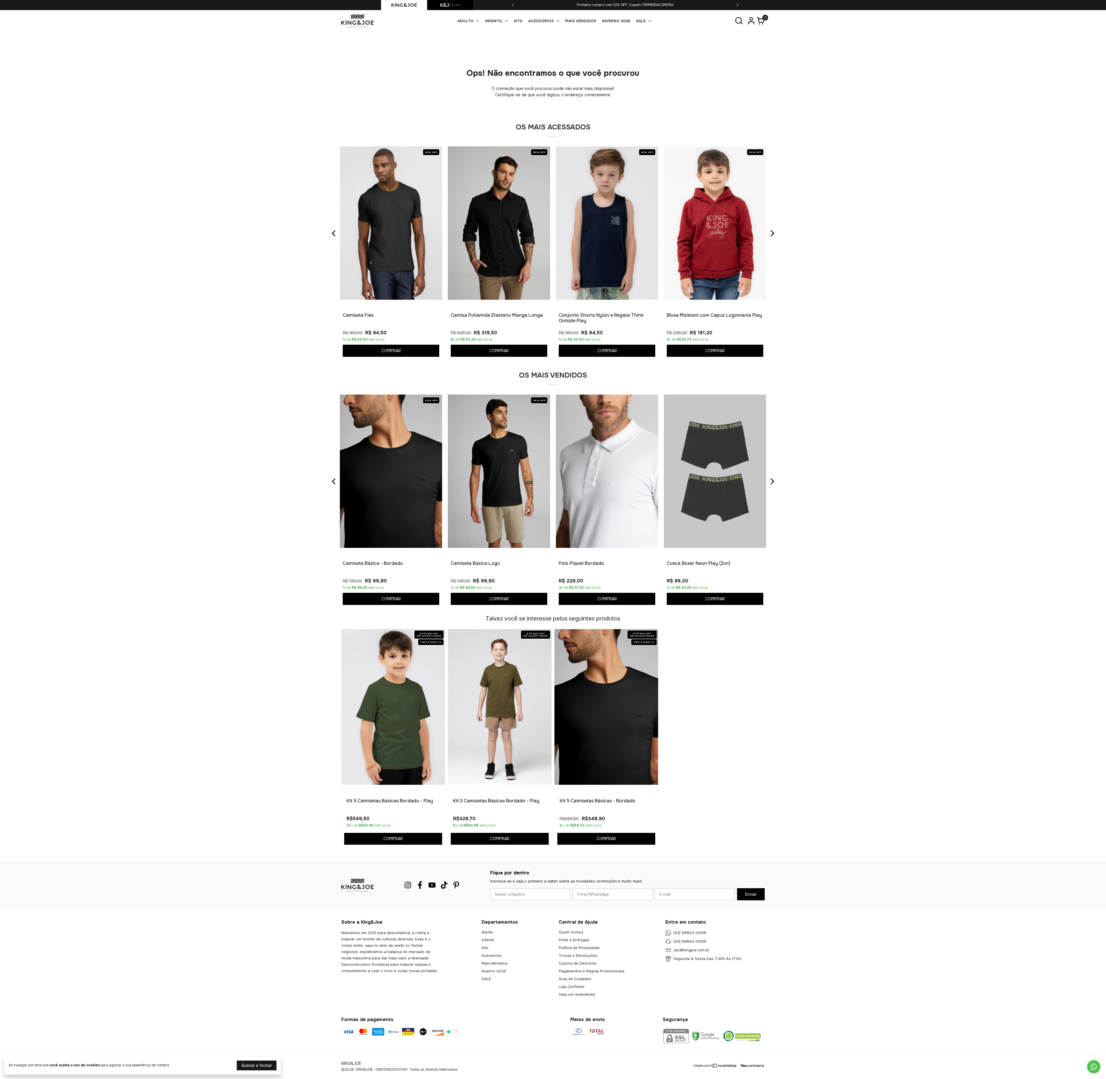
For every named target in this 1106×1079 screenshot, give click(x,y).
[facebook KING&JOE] (420, 885)
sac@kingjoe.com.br (691, 950)
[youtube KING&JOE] (432, 885)
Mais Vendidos (580, 20)
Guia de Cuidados (575, 978)
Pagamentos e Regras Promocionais (591, 971)
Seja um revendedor (577, 994)
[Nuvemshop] (715, 1066)
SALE (641, 20)
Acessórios (541, 20)
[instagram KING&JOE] (408, 885)
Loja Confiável (571, 986)
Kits (518, 20)
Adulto (465, 20)
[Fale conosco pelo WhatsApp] (1093, 1066)
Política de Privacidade (579, 947)
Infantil (494, 20)
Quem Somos (571, 932)
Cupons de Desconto (578, 963)
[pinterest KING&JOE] (456, 885)
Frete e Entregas (574, 939)
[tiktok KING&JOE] (444, 885)
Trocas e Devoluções (578, 955)
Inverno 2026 (616, 20)
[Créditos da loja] (751, 1065)
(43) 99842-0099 (689, 933)
